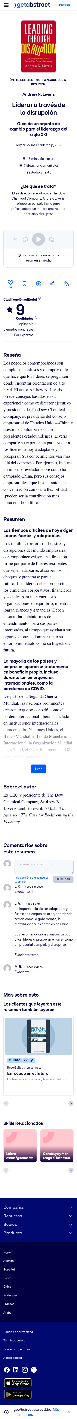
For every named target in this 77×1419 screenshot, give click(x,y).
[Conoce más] (39, 298)
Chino (7, 1286)
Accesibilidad (12, 1357)
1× (15, 239)
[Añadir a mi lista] (38, 283)
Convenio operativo (16, 1349)
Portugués (10, 1295)
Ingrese (28, 255)
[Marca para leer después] (24, 283)
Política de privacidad (18, 1332)
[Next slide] (71, 1103)
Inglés (7, 1252)
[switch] (38, 239)
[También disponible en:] (66, 283)
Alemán (8, 1260)
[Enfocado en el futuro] (38, 1036)
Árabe (7, 1312)
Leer (38, 769)
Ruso (6, 1278)
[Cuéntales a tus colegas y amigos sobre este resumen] (52, 283)
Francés (8, 1304)
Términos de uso (14, 1340)
